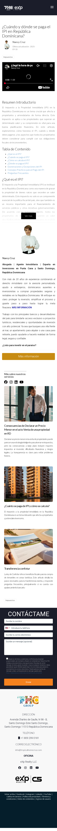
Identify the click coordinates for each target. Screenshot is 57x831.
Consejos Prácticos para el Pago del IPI (26, 169)
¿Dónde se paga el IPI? (18, 163)
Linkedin (39, 794)
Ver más (28, 215)
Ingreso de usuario (43, 799)
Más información (28, 356)
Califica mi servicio (14, 796)
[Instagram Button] (11, 382)
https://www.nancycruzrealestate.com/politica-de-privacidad (24, 673)
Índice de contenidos (26, 799)
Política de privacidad (31, 796)
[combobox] (7, 628)
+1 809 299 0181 (30, 737)
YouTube (47, 794)
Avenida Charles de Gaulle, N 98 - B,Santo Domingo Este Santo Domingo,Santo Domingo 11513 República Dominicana (28, 723)
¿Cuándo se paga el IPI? (18, 157)
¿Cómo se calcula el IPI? (19, 160)
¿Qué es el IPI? (14, 154)
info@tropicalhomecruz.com (28, 750)
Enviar (28, 682)
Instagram (30, 794)
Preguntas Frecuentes (18, 173)
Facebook (20, 794)
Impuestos (8, 57)
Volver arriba (10, 794)
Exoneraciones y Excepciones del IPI (25, 166)
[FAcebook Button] (6, 382)
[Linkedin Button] (16, 382)
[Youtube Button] (21, 382)
